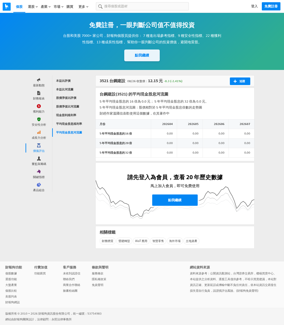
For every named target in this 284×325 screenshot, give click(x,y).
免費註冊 (271, 6)
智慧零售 (158, 241)
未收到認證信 (71, 273)
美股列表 (11, 296)
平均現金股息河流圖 (69, 132)
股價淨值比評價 (66, 97)
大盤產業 (11, 285)
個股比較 (11, 290)
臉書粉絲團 (70, 290)
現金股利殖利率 (66, 115)
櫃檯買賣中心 (265, 273)
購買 (70, 7)
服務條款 (97, 273)
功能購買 (40, 273)
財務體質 (107, 241)
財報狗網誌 (12, 302)
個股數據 (11, 273)
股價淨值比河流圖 (67, 106)
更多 (82, 7)
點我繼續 (142, 55)
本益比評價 (63, 80)
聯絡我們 (69, 279)
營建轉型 (124, 241)
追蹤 (242, 81)
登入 (254, 6)
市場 (57, 7)
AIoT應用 (141, 241)
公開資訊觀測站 (220, 273)
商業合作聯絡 (71, 285)
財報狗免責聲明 (247, 290)
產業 (44, 7)
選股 (31, 7)
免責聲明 (97, 285)
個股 (19, 7)
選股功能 (11, 279)
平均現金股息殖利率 (69, 123)
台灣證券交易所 (243, 273)
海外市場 (175, 241)
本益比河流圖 (64, 89)
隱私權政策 (99, 279)
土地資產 (191, 241)
